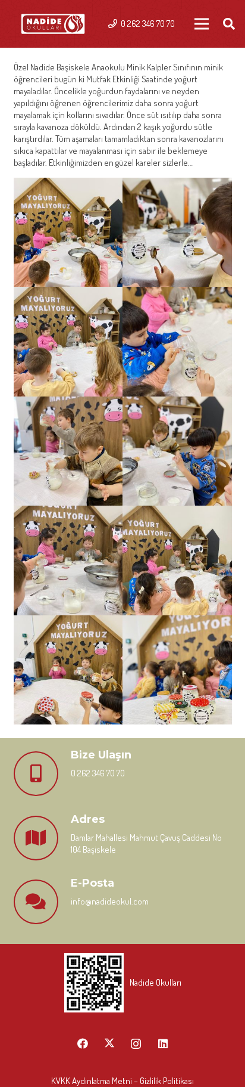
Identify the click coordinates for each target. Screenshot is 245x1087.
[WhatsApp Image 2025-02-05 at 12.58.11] (177, 451)
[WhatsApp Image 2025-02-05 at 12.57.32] (177, 342)
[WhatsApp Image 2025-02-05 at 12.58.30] (68, 560)
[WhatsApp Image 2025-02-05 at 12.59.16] (177, 560)
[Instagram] (135, 1043)
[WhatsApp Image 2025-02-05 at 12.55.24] (68, 232)
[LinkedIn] (162, 1043)
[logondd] (53, 24)
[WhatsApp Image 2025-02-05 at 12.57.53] (68, 451)
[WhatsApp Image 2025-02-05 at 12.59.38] (68, 670)
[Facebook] (82, 1043)
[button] (229, 24)
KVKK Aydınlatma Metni (91, 1080)
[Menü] (201, 24)
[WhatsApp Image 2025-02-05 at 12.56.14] (177, 232)
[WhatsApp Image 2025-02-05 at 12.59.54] (177, 670)
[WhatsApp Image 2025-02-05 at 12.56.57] (68, 342)
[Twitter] (109, 1043)
